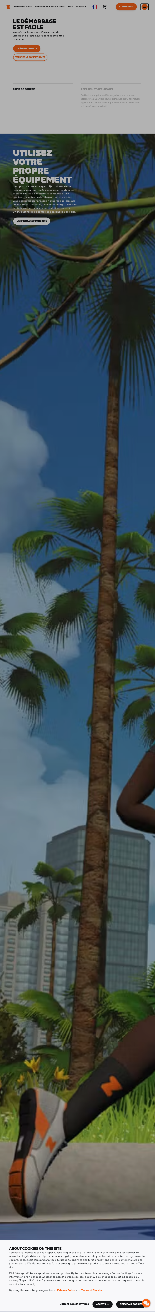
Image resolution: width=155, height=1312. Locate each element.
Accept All (102, 1304)
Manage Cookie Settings (74, 1304)
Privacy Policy (66, 1290)
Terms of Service (91, 1290)
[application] (146, 1303)
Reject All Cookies (131, 1304)
